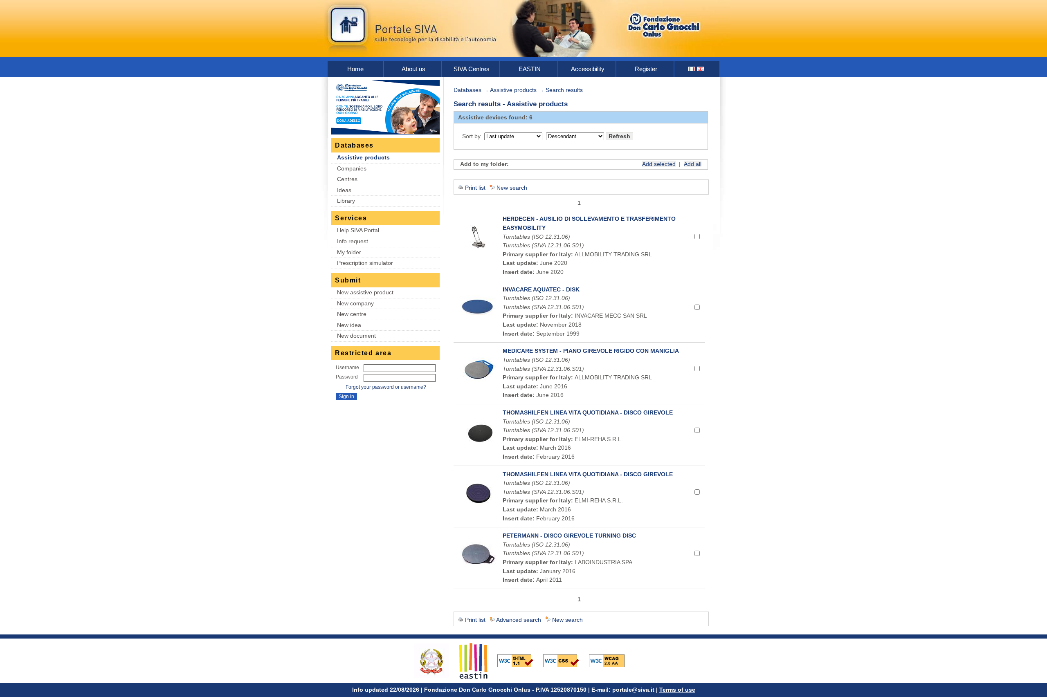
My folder (349, 252)
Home (355, 68)
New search (512, 187)
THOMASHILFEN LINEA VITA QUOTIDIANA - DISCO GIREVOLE (588, 412)
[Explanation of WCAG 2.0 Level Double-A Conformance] (611, 660)
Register (646, 68)
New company (355, 303)
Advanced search (518, 619)
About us (413, 68)
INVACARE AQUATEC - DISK (541, 289)
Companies (351, 168)
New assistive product (365, 292)
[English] (701, 69)
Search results (564, 90)
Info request (352, 241)
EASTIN (530, 68)
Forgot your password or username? (386, 387)
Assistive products (363, 157)
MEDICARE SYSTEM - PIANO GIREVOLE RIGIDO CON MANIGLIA (591, 350)
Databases (467, 90)
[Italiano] (692, 69)
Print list (475, 187)
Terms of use (677, 689)
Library (346, 200)
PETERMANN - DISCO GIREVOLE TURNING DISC (569, 535)
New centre (351, 314)
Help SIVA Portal (358, 230)
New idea (349, 325)
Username (347, 367)
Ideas (344, 190)
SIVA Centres (472, 68)
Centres (347, 179)
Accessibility (587, 68)
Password (347, 376)
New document (356, 335)
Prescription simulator (365, 263)
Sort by (471, 136)
